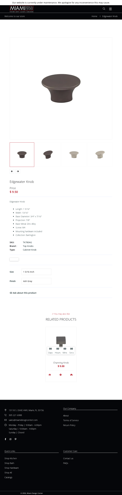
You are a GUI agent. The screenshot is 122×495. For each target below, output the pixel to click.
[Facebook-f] (5, 439)
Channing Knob (61, 362)
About (66, 415)
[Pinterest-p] (15, 439)
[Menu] (110, 9)
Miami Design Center (35, 493)
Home (94, 16)
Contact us (68, 458)
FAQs (65, 463)
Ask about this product (24, 292)
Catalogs (8, 477)
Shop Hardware (11, 467)
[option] (61, 88)
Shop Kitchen (10, 458)
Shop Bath (9, 463)
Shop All (8, 472)
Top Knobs (28, 246)
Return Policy (69, 425)
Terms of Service (71, 420)
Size (12, 271)
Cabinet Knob (29, 249)
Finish (13, 281)
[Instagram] (10, 439)
